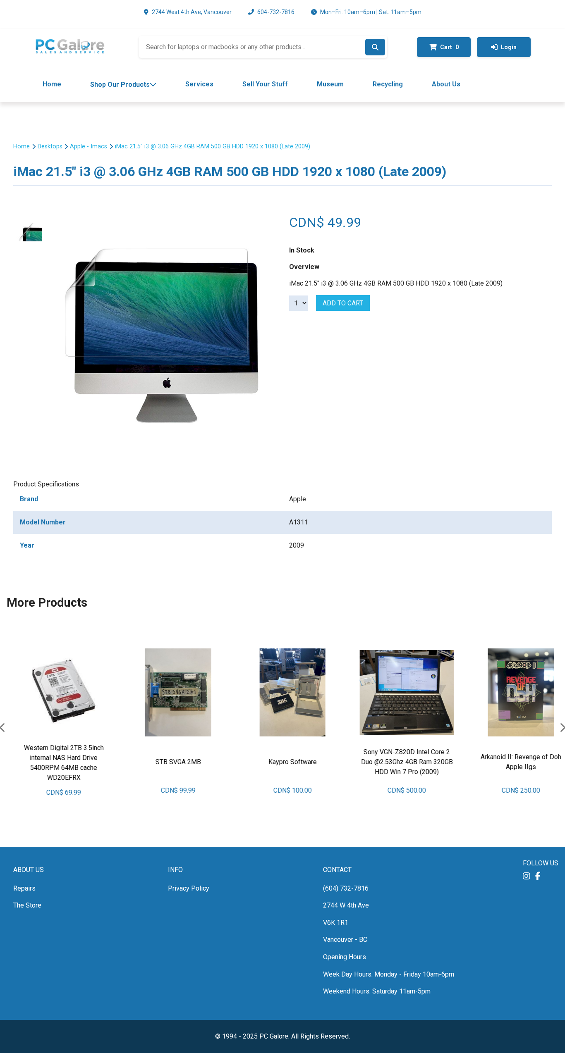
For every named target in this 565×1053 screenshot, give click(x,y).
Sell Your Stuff (265, 84)
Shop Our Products (120, 84)
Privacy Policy (188, 888)
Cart (449, 47)
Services (199, 84)
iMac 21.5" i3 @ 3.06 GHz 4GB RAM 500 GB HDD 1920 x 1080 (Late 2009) (212, 147)
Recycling (388, 84)
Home (52, 84)
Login (509, 47)
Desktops (50, 147)
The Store (27, 905)
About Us (446, 84)
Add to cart (343, 303)
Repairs (24, 888)
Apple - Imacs (88, 147)
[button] (526, 876)
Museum (330, 84)
